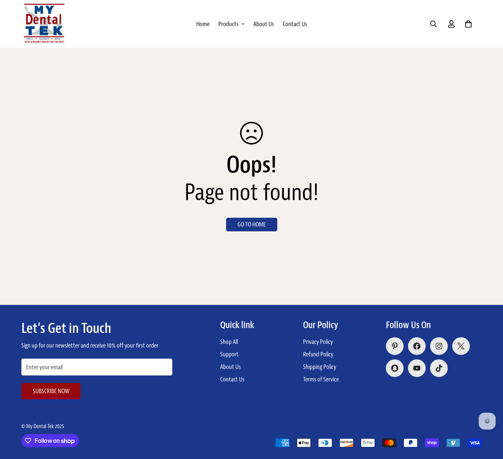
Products (228, 24)
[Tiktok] (439, 368)
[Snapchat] (395, 368)
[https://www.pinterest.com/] (395, 346)
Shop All (229, 342)
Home (203, 24)
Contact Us (295, 24)
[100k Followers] (439, 346)
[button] (468, 23)
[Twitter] (461, 346)
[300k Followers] (417, 346)
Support (229, 354)
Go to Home (252, 224)
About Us (263, 24)
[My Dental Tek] (44, 23)
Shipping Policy (319, 367)
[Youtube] (417, 368)
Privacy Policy (318, 342)
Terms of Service (321, 379)
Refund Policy (318, 354)
